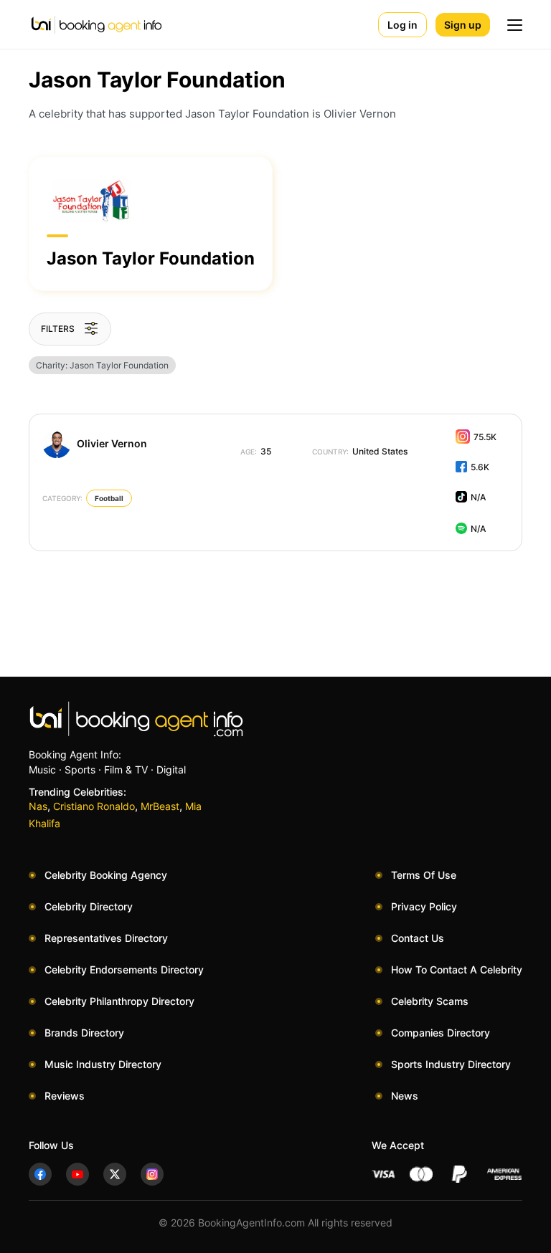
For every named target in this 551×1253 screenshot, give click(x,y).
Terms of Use (423, 875)
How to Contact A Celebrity (456, 969)
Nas (38, 806)
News (404, 1096)
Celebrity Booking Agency (105, 875)
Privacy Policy (424, 906)
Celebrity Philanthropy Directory (119, 1001)
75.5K (485, 437)
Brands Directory (84, 1032)
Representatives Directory (106, 938)
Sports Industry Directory (451, 1064)
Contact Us (417, 938)
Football (109, 498)
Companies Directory (440, 1032)
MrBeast (160, 806)
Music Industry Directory (102, 1064)
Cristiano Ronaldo (94, 806)
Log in (402, 25)
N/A (478, 497)
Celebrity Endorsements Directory (124, 969)
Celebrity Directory (88, 906)
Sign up (462, 25)
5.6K (480, 467)
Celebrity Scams (429, 1001)
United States (360, 451)
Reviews (64, 1096)
